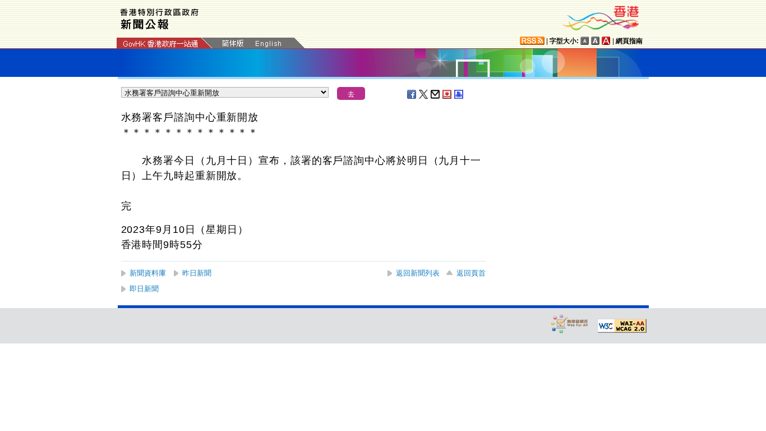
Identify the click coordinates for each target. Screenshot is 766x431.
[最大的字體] (606, 40)
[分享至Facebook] (412, 94)
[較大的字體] (595, 40)
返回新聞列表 (418, 273)
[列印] (459, 94)
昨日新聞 (196, 273)
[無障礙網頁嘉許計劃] (570, 323)
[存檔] (447, 94)
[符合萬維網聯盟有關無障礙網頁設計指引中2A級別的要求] (622, 326)
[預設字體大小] (584, 40)
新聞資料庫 (148, 273)
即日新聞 (144, 289)
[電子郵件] (436, 94)
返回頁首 (471, 273)
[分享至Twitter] (424, 94)
